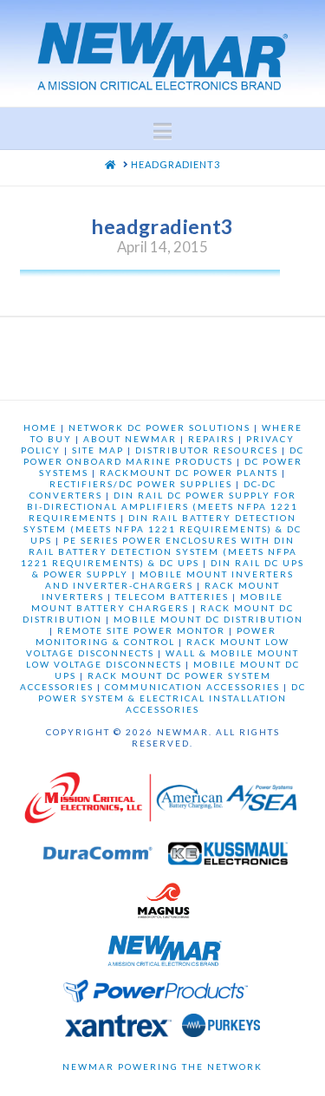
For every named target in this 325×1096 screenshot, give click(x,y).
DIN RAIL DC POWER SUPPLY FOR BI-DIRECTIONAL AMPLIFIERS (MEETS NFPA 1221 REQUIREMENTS (162, 506)
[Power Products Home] (155, 995)
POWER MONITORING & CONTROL (156, 636)
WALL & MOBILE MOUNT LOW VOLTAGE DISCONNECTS (163, 658)
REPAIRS (211, 439)
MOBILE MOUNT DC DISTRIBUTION (208, 619)
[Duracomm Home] (100, 857)
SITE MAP (98, 450)
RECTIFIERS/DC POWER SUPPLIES (140, 484)
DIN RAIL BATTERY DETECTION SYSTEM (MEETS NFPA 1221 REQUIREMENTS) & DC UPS (162, 528)
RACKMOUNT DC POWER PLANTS (189, 472)
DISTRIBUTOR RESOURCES (206, 450)
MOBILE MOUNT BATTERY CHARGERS (157, 602)
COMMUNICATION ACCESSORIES (192, 687)
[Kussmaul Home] (228, 857)
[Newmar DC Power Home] (164, 954)
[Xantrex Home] (118, 1030)
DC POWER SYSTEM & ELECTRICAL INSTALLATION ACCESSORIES (172, 698)
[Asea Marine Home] (261, 802)
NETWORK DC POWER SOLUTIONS (159, 427)
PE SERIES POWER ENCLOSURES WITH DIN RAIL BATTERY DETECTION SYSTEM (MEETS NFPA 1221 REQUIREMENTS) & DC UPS (159, 551)
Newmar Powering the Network (162, 1066)
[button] (162, 131)
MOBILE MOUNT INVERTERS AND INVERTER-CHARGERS (169, 579)
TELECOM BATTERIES (172, 596)
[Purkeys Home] (221, 1030)
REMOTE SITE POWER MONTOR (141, 630)
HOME (40, 427)
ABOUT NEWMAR (130, 439)
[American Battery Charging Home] (189, 802)
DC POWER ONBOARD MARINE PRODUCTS (164, 455)
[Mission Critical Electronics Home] (88, 802)
